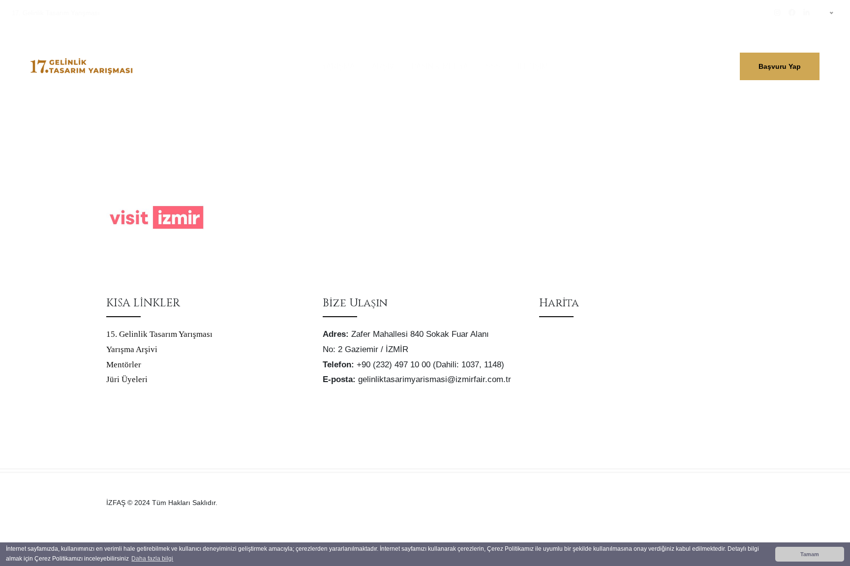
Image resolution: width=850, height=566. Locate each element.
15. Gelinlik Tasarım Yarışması (159, 334)
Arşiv (383, 66)
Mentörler (123, 364)
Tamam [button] (809, 554)
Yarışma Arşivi (131, 349)
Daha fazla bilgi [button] (152, 558)
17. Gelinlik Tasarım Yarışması (56, 13)
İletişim (532, 66)
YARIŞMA (338, 66)
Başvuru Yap (780, 66)
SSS (493, 66)
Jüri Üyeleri (127, 379)
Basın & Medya (439, 66)
